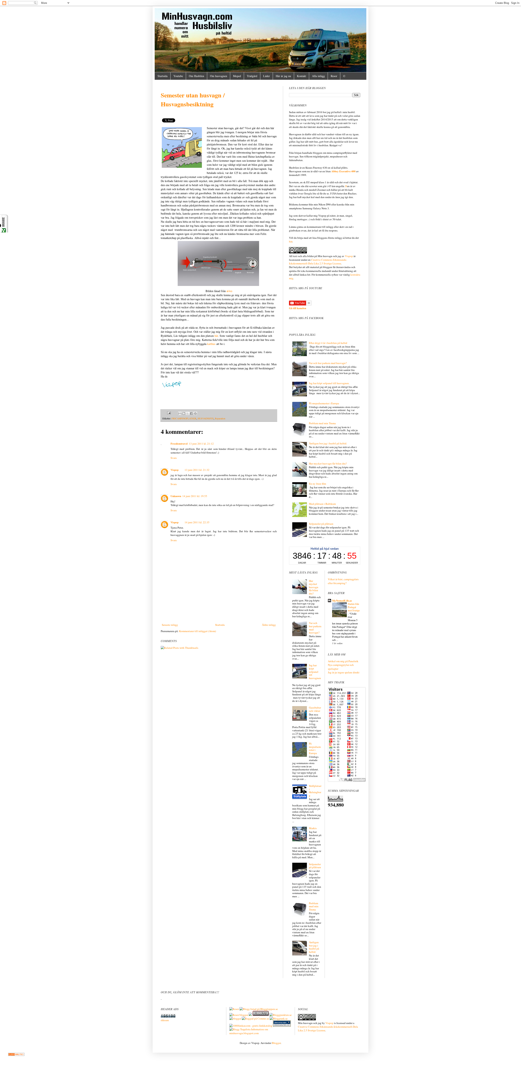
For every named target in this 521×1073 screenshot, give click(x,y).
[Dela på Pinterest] (195, 413)
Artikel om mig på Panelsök (343, 661)
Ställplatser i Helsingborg (315, 790)
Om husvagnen (218, 76)
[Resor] (234, 1009)
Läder (266, 76)
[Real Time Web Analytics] (16, 1055)
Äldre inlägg (269, 625)
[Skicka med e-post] (180, 413)
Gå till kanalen (297, 308)
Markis (313, 828)
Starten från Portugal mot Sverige (354, 607)
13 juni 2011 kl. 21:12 (201, 443)
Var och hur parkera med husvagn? (328, 363)
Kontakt (301, 76)
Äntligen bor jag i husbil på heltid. (328, 443)
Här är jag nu (283, 76)
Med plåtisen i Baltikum (322, 504)
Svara (174, 458)
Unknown (176, 496)
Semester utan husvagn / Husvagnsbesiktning (193, 99)
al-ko (229, 291)
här (216, 336)
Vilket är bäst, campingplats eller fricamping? (343, 581)
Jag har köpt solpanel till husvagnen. (329, 383)
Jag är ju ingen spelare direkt (343, 672)
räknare (165, 1020)
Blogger (276, 1043)
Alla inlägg (318, 76)
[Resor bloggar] (238, 1015)
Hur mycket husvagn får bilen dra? (328, 463)
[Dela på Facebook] (191, 413)
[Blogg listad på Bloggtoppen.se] (259, 1009)
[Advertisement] (218, 611)
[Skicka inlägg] (169, 413)
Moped (237, 76)
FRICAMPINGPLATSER (184, 418)
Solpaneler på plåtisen (321, 524)
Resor (334, 76)
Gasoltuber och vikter (315, 709)
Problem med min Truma (322, 423)
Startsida (162, 76)
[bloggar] (235, 1018)
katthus (211, 344)
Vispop (174, 470)
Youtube (178, 76)
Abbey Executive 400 (343, 171)
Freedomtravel (179, 443)
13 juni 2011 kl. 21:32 (197, 470)
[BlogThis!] (184, 413)
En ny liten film (317, 483)
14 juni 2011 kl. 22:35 (197, 522)
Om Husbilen (196, 76)
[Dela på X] (188, 413)
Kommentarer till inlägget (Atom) (197, 631)
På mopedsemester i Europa (324, 403)
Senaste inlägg (170, 625)
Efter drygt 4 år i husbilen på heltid (328, 343)
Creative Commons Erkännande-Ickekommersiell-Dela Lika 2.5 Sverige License (318, 261)
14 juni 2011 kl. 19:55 (194, 496)
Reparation (220, 418)
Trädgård (252, 76)
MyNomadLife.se (342, 600)
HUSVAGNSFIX (206, 418)
